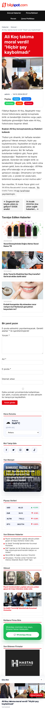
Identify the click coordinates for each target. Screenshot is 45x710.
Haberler (5, 27)
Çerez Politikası (27, 18)
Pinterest (29, 103)
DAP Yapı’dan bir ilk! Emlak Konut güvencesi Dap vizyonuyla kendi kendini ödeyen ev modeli (22, 550)
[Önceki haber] (32, 467)
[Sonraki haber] (37, 467)
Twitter (16, 99)
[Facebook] (6, 450)
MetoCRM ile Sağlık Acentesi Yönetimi (20, 555)
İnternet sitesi (8, 379)
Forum (13, 18)
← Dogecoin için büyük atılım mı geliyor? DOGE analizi (11, 205)
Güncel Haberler (14, 13)
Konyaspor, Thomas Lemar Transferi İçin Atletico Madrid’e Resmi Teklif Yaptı (20, 559)
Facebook (26, 99)
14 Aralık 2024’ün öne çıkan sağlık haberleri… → (32, 205)
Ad (4, 359)
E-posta (6, 369)
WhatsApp (9, 103)
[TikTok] (34, 450)
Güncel (13, 27)
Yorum (6, 335)
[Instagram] (20, 450)
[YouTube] (27, 450)
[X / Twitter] (13, 450)
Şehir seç (10, 427)
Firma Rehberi (32, 13)
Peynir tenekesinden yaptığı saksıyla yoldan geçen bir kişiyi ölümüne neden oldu (22, 540)
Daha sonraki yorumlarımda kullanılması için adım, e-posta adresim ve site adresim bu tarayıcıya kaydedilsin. (22, 394)
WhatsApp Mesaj (22, 635)
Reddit (19, 103)
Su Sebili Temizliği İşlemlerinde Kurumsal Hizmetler (21, 544)
